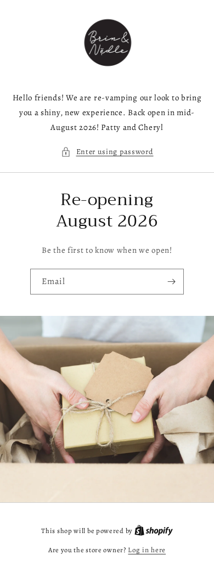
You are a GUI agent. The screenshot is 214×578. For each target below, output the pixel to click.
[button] (107, 151)
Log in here (147, 549)
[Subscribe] (171, 281)
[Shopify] (153, 530)
